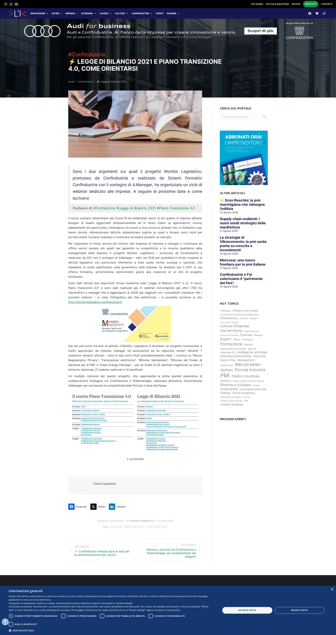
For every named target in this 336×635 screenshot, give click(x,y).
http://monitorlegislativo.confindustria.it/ (95, 302)
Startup (225, 393)
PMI (225, 375)
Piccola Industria (250, 369)
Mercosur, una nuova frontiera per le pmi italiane (242, 262)
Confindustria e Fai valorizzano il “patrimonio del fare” (241, 278)
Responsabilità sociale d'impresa (248, 381)
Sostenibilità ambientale (253, 389)
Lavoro (104, 13)
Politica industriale (246, 376)
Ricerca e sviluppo (235, 385)
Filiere (236, 339)
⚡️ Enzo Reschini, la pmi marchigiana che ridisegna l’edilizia (242, 204)
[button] (112, 630)
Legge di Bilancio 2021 (134, 527)
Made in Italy (228, 360)
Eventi (159, 13)
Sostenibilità (229, 389)
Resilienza (225, 380)
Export (225, 339)
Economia (87, 13)
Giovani (248, 344)
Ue (246, 400)
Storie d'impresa (244, 393)
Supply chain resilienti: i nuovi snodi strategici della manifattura (243, 223)
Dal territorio (231, 330)
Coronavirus (228, 318)
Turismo (246, 397)
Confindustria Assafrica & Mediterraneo (239, 314)
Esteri (55, 13)
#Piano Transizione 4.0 (176, 208)
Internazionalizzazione (235, 356)
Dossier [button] (171, 13)
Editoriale (246, 335)
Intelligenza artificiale (252, 352)
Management (246, 360)
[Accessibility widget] (5, 621)
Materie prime (226, 365)
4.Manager (225, 311)
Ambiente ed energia (245, 310)
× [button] (332, 589)
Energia (258, 335)
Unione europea (231, 404)
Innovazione (38, 13)
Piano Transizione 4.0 (156, 527)
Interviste (259, 356)
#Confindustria (86, 54)
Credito (253, 318)
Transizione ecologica (230, 397)
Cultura (120, 13)
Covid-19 (243, 318)
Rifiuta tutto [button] (299, 610)
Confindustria (140, 13)
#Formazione (104, 208)
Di (140, 520)
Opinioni (226, 370)
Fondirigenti (247, 339)
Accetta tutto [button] (247, 610)
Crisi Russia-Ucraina (229, 322)
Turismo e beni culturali (231, 401)
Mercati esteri (248, 364)
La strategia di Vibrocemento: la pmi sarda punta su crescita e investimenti (243, 243)
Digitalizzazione (251, 331)
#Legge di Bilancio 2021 (136, 208)
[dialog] (168, 610)
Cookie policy (173, 610)
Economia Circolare (229, 335)
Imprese (70, 13)
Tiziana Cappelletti (104, 483)
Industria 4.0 (227, 352)
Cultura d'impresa (234, 326)
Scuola (256, 385)
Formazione (116, 527)
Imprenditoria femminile (233, 348)
